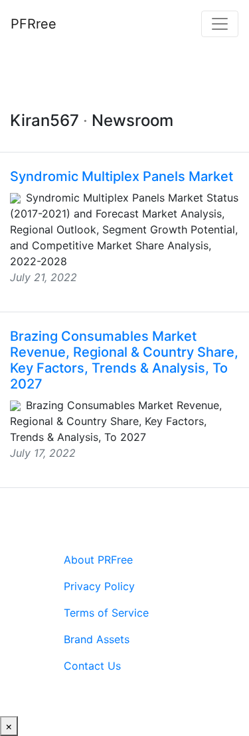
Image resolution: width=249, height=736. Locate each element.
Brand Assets (96, 639)
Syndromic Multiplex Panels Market (121, 176)
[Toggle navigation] (219, 24)
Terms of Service (106, 612)
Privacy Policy (99, 586)
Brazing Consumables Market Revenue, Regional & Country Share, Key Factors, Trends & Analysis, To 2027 (124, 360)
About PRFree (98, 559)
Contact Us (92, 665)
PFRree (33, 24)
